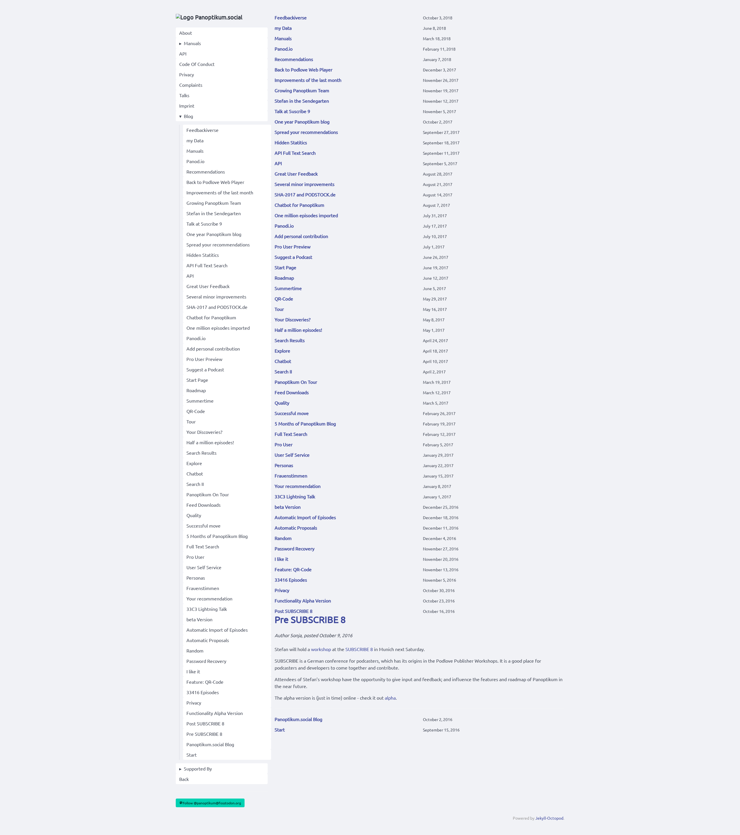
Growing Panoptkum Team (213, 203)
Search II (195, 484)
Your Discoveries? (204, 432)
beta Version (199, 619)
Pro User (195, 557)
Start (191, 754)
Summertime (200, 400)
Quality (193, 515)
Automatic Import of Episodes (217, 630)
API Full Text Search (206, 265)
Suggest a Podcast (205, 369)
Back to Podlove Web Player (215, 182)
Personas (195, 577)
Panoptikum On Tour (207, 494)
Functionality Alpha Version (214, 713)
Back (184, 779)
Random (195, 650)
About (185, 33)
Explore (194, 463)
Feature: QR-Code (204, 682)
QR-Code (195, 411)
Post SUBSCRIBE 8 (205, 723)
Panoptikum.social (218, 17)
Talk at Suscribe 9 (204, 223)
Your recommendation (209, 598)
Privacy (186, 74)
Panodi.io (196, 338)
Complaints (190, 85)
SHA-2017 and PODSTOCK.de (216, 307)
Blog (188, 116)
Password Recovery (206, 661)
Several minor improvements (216, 296)
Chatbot (194, 473)
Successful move (203, 525)
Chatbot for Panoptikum (211, 317)
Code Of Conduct (196, 64)
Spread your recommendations (218, 244)
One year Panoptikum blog (213, 234)
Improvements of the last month (219, 192)
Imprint (186, 105)
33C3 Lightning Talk (206, 609)
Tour (191, 421)
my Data (195, 140)
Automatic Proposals (207, 640)
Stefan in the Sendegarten (213, 213)
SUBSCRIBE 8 (359, 649)
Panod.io (195, 161)
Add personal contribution (213, 348)
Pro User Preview (204, 359)
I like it (193, 671)
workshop (321, 649)
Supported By (198, 768)
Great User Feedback (208, 286)
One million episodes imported (218, 328)
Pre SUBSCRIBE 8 (204, 734)
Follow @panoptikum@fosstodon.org (212, 803)
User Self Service (203, 567)
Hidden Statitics (202, 255)
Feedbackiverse (202, 130)
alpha (390, 698)
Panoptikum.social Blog (210, 744)
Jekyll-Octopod (549, 818)
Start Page (197, 380)
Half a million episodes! (210, 442)
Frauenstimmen (202, 588)
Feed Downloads (203, 505)
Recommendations (205, 171)
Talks (184, 95)
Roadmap (196, 390)
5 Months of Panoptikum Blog (217, 536)
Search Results (201, 453)
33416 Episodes (202, 692)
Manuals (192, 43)
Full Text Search (202, 546)
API (182, 53)
